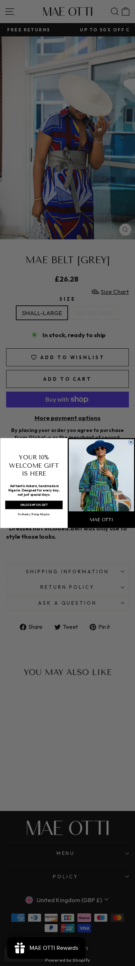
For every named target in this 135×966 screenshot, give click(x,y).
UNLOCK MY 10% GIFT (34, 505)
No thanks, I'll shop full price (34, 514)
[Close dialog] (131, 442)
